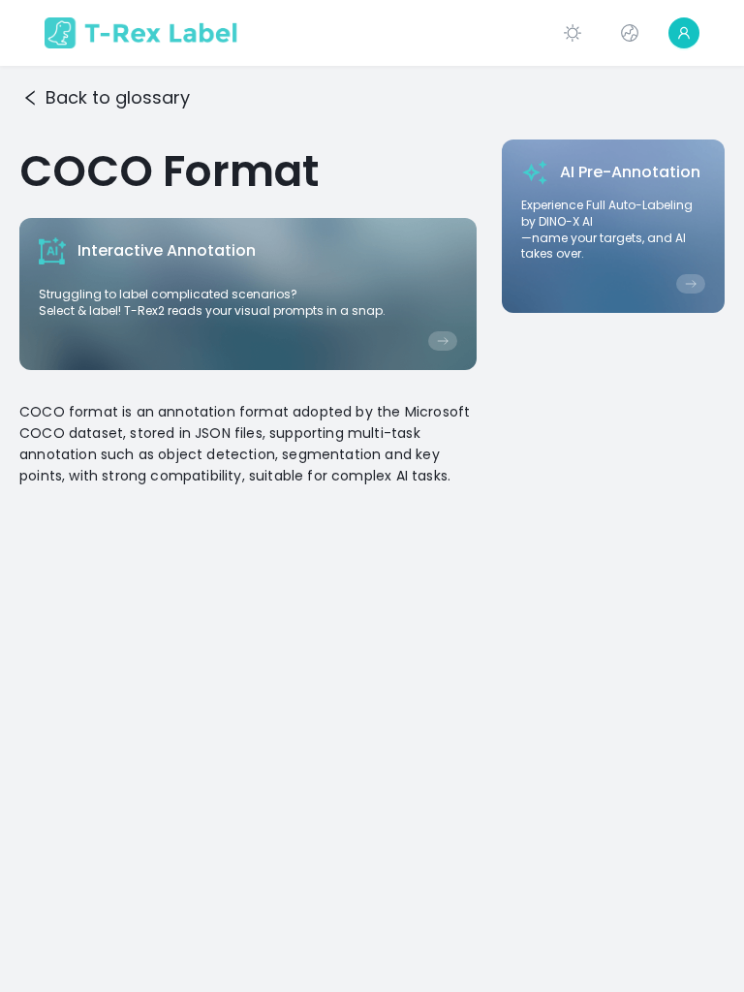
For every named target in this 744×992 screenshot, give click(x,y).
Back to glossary (118, 97)
